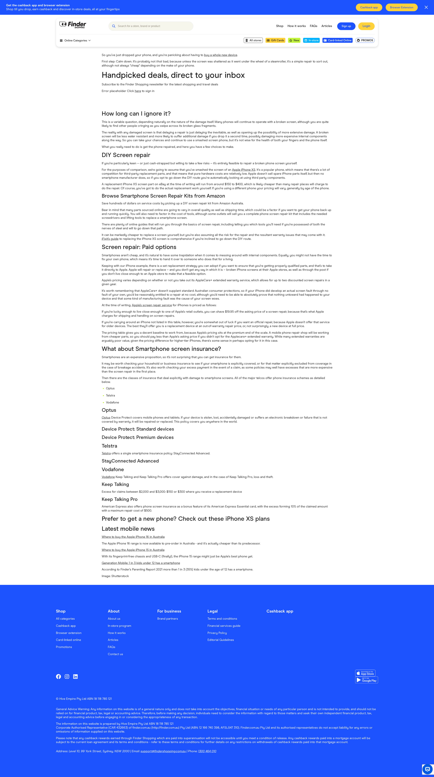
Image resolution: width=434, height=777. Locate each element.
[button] (113, 26)
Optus (106, 417)
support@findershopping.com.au (163, 751)
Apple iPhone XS (243, 170)
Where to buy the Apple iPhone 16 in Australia (133, 537)
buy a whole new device (220, 55)
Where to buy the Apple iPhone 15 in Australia (133, 550)
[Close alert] (426, 7)
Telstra (106, 453)
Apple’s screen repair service (152, 305)
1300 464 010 (207, 751)
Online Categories (75, 40)
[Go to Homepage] (81, 26)
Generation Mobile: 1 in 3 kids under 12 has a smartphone (141, 563)
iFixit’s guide (110, 239)
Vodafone (108, 477)
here (138, 91)
